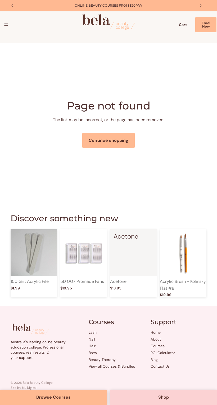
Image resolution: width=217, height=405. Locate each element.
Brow (93, 352)
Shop (163, 397)
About (156, 339)
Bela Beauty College (38, 383)
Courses (158, 346)
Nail (92, 339)
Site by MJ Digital (24, 388)
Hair (92, 346)
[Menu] (6, 25)
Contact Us (160, 366)
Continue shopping (108, 140)
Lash (93, 332)
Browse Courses (53, 397)
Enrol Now (206, 25)
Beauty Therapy (102, 359)
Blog (154, 359)
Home (156, 332)
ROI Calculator (163, 352)
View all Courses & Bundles (112, 366)
